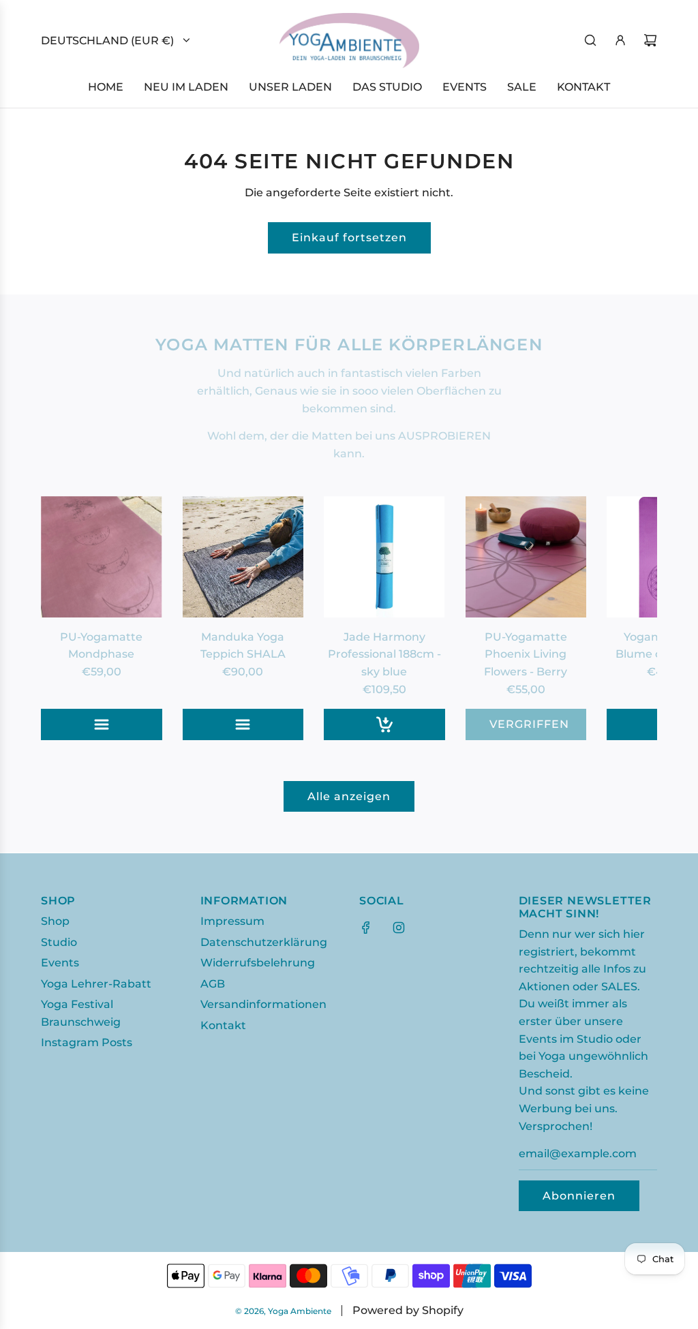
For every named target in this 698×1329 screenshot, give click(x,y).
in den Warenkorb (396, 724)
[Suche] (590, 40)
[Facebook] (366, 928)
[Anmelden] (620, 40)
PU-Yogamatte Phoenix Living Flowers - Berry (525, 654)
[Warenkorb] (650, 40)
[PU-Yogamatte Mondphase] (101, 556)
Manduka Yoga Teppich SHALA (243, 645)
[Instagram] (399, 928)
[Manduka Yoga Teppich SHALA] (243, 556)
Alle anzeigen (349, 796)
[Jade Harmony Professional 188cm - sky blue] (384, 556)
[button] (66, 618)
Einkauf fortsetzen (349, 237)
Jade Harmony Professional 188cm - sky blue (384, 654)
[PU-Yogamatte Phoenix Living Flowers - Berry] (526, 556)
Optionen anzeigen (113, 724)
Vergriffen (529, 724)
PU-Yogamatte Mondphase (101, 645)
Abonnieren (579, 1195)
